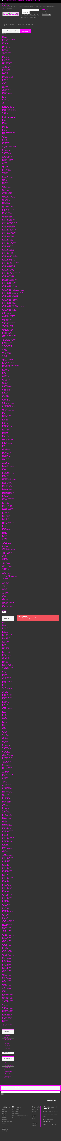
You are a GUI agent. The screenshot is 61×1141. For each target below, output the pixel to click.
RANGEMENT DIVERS (7, 160)
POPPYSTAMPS (6, 529)
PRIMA (4, 532)
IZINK (3, 459)
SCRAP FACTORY (6, 543)
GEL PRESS (5, 446)
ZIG (3, 605)
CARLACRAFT (5, 382)
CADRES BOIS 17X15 (7, 316)
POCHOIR (4, 92)
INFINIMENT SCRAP (7, 456)
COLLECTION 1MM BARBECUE (10, 300)
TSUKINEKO (5, 585)
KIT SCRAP (5, 176)
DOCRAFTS (5, 423)
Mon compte (16, 1107)
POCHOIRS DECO (6, 332)
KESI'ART (4, 468)
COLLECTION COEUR (7, 263)
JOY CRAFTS (5, 462)
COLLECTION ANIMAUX (8, 220)
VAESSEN (4, 589)
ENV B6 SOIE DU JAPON (8, 205)
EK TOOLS (5, 432)
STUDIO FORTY (6, 564)
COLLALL (4, 393)
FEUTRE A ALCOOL (7, 170)
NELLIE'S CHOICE (6, 509)
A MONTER (5, 86)
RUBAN (4, 96)
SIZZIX (4, 555)
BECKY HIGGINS (6, 366)
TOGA (3, 579)
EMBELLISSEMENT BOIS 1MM (9, 110)
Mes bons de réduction (18, 1117)
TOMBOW (4, 581)
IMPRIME (4, 37)
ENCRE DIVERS (6, 70)
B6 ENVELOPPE (6, 202)
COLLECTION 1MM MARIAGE (9, 308)
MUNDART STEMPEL (7, 506)
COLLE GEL (5, 138)
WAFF (3, 595)
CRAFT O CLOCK (6, 405)
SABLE (4, 125)
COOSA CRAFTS (6, 401)
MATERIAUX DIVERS (7, 178)
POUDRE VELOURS (7, 106)
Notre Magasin (8, 1071)
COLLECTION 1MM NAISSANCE (10, 296)
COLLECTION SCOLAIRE (8, 238)
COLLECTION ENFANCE (8, 225)
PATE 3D (4, 126)
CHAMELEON (5, 385)
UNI (3, 36)
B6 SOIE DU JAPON (7, 196)
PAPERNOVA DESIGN (7, 521)
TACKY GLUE (5, 569)
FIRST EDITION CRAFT (8, 439)
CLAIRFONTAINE (6, 389)
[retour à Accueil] (3, 612)
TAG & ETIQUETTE (7, 100)
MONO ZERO (5, 503)
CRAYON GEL (5, 166)
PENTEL (4, 528)
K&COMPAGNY (6, 463)
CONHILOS (5, 399)
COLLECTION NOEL (7, 235)
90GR (3, 183)
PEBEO (4, 526)
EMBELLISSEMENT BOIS (8, 109)
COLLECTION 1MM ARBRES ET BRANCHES (13, 290)
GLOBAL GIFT (5, 448)
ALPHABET (5, 113)
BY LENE (4, 373)
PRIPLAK (4, 40)
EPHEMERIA (5, 433)
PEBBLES (4, 525)
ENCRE (4, 65)
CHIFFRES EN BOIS (7, 213)
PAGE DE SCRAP (6, 515)
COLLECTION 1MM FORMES (9, 283)
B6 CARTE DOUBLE (7, 193)
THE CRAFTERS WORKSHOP (9, 576)
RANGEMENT (5, 152)
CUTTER (4, 149)
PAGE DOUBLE (6, 47)
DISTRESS (5, 419)
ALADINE (4, 348)
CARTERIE (5, 180)
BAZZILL (4, 363)
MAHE (3, 488)
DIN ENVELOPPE (6, 203)
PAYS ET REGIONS (7, 216)
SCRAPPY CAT (6, 551)
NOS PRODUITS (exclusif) (8, 209)
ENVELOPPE (5, 199)
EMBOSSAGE (5, 57)
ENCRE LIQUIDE (6, 69)
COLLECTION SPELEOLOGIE (9, 242)
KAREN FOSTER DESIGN (8, 466)
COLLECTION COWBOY (8, 276)
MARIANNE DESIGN (7, 489)
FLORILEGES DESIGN (7, 443)
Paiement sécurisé (9, 1073)
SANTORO (4, 538)
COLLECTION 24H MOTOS (8, 259)
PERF (3, 60)
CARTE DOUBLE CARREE (8, 198)
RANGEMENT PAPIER (7, 159)
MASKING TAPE (6, 112)
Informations (8, 1058)
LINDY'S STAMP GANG (8, 483)
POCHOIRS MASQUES (7, 333)
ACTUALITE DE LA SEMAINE (9, 340)
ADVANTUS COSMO (7, 346)
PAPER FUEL (5, 516)
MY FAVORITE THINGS (8, 508)
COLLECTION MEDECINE (8, 266)
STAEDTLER (5, 559)
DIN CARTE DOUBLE (7, 195)
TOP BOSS (5, 584)
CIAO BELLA (5, 388)
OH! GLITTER (5, 512)
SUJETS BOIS (5, 210)
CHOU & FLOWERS (7, 386)
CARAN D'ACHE (6, 379)
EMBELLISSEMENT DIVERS (9, 117)
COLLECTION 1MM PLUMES (9, 289)
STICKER (4, 103)
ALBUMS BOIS (6, 320)
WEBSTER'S (5, 599)
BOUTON (4, 120)
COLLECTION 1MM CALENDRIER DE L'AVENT (13, 306)
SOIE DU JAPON (6, 188)
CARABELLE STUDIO (7, 378)
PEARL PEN (5, 523)
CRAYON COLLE (6, 140)
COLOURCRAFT (6, 396)
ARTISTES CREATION (7, 359)
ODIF (3, 511)
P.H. (3, 513)
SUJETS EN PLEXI (7, 312)
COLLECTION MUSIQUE (8, 233)
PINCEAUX (5, 172)
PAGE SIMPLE (5, 46)
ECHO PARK (5, 431)
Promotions (35, 1109)
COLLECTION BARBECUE (8, 265)
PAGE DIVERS (5, 50)
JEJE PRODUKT (6, 461)
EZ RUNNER (5, 435)
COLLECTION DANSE (7, 223)
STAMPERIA (5, 561)
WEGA (4, 601)
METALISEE (5, 189)
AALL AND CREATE (7, 345)
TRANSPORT (5, 158)
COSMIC (4, 402)
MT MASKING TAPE (7, 505)
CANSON (4, 375)
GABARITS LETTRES (7, 329)
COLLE (4, 136)
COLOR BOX (5, 395)
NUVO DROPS (5, 127)
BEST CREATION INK (7, 368)
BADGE (4, 99)
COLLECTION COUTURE (8, 275)
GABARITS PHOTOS (7, 328)
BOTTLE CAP (5, 371)
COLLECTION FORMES (8, 228)
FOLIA (3, 445)
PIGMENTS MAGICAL (7, 77)
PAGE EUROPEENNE (7, 45)
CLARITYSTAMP (6, 391)
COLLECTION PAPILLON (8, 249)
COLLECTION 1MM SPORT (8, 309)
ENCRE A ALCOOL (6, 75)
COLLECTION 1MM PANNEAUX (9, 303)
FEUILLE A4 (5, 182)
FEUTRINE (5, 115)
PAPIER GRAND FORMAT (8, 39)
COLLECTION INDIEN (7, 230)
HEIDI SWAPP (5, 453)
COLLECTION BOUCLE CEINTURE (10, 262)
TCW (3, 572)
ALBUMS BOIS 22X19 (7, 325)
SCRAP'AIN (5, 545)
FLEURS (4, 95)
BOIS (3, 83)
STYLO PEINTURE (6, 165)
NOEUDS (4, 123)
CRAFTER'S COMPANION (8, 406)
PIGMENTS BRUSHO (7, 76)
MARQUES (6, 1031)
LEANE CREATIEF (6, 478)
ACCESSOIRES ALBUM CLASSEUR (11, 155)
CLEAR (4, 85)
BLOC (3, 42)
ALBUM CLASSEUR (7, 153)
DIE (3, 56)
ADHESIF (4, 173)
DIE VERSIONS (6, 418)
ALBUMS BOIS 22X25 (7, 326)
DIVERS (4, 135)
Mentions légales (9, 1065)
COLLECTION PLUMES (8, 258)
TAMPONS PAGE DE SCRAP (9, 339)
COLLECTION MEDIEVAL (8, 270)
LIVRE (3, 179)
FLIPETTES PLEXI (6, 313)
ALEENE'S (4, 349)
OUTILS (4, 143)
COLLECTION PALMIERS (8, 236)
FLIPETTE (4, 129)
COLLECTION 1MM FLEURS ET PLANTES (12, 292)
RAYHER (4, 535)
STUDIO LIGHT (6, 565)
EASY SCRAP (5, 429)
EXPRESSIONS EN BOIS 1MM (9, 279)
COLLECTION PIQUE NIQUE (9, 255)
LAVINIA (4, 476)
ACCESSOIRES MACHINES (9, 146)
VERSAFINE (5, 592)
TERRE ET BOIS (6, 575)
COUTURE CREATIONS (8, 403)
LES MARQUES (6, 343)
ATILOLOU (4, 361)
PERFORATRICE (6, 59)
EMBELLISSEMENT (7, 93)
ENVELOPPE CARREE (7, 206)
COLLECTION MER (7, 268)
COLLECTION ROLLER (7, 239)
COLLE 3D (4, 139)
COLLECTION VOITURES (8, 243)
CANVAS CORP (6, 376)
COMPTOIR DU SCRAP (8, 398)
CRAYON (4, 162)
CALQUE (4, 186)
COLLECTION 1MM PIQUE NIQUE (10, 299)
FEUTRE (4, 163)
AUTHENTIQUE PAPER (8, 362)
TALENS (4, 571)
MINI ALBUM (5, 49)
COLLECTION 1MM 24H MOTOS (10, 295)
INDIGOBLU (5, 455)
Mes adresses (15, 1113)
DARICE (4, 412)
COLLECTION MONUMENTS (9, 232)
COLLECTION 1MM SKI (8, 285)
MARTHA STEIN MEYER (8, 492)
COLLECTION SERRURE (8, 273)
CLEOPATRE (5, 392)
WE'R (3, 598)
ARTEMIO (4, 356)
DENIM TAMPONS (6, 415)
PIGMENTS (5, 72)
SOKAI (4, 556)
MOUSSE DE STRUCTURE (8, 132)
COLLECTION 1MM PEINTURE (9, 288)
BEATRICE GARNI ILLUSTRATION (10, 365)
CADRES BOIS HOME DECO (9, 315)
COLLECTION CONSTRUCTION (9, 222)
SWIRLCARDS (5, 568)
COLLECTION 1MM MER (8, 302)
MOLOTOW (5, 502)
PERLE (4, 119)
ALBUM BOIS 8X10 (7, 156)
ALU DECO (5, 351)
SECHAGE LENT (6, 67)
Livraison (7, 1062)
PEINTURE (5, 73)
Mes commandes (16, 1109)
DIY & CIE (4, 422)
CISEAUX (4, 148)
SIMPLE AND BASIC (7, 552)
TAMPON (4, 82)
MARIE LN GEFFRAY (7, 491)
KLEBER (4, 469)
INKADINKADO (6, 458)
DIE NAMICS (5, 416)
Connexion (4, 3)
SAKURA (4, 536)
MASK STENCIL (6, 495)
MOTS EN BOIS (6, 212)
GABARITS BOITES (7, 330)
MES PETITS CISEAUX (8, 498)
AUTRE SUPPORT (6, 52)
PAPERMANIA (5, 519)
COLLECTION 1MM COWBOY (9, 310)
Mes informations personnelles (20, 1115)
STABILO (4, 558)
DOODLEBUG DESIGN (7, 426)
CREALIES (5, 409)
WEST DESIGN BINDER (8, 602)
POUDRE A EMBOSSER (8, 107)
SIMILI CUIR (5, 53)
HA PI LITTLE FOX (6, 452)
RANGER (4, 533)
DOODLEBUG (5, 425)
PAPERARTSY (5, 518)
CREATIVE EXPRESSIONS (8, 411)
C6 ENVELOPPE (6, 200)
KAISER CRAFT (6, 465)
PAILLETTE (5, 105)
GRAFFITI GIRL (6, 449)
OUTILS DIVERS (6, 150)
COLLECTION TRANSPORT (9, 245)
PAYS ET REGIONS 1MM (8, 280)
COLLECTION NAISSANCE (8, 260)
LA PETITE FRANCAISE (8, 473)
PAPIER (4, 35)
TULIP (3, 586)
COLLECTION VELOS (7, 240)
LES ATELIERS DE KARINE (9, 479)
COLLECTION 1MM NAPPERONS (10, 293)
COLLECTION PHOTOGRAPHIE (10, 256)
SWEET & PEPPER (7, 566)
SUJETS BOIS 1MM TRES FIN (9, 278)
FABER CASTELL (6, 436)
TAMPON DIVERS (6, 89)
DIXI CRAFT (5, 421)
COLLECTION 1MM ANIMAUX (9, 282)
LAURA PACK (5, 475)
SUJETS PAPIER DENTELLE (9, 335)
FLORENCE (5, 442)
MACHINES (5, 145)
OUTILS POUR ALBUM (7, 338)
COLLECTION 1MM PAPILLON (9, 286)
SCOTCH (4, 542)
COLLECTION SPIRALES (8, 269)
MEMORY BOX (6, 496)
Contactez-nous (5, 5)
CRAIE (4, 168)
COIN (3, 102)
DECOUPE (4, 55)
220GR (4, 185)
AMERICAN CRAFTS (7, 353)
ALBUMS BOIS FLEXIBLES (8, 323)
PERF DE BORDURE (7, 62)
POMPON (4, 130)
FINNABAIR (5, 438)
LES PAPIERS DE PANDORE (9, 481)
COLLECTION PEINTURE (8, 253)
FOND (3, 87)
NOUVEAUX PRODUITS (8, 342)
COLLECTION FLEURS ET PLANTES (11, 272)
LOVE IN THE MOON (7, 486)
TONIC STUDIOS (6, 582)
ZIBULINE (4, 604)
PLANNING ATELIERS (7, 606)
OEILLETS (4, 116)
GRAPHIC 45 (5, 451)
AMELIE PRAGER (6, 352)
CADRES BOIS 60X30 (7, 319)
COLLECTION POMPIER (8, 250)
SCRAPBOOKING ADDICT (8, 549)
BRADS (4, 97)
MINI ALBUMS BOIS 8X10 (8, 322)
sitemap (34, 1125)
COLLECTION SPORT (7, 252)
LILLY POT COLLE (6, 482)
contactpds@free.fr (53, 1124)
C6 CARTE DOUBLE (7, 192)
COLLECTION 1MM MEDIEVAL (9, 305)
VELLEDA (4, 591)
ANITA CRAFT (5, 355)
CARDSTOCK (5, 381)
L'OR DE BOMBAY (6, 472)
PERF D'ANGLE (6, 63)
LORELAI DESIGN (6, 485)
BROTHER (4, 372)
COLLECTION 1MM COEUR (8, 298)
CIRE (3, 133)
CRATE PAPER (6, 408)
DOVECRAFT (5, 428)
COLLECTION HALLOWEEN (9, 229)
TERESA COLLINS (6, 574)
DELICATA (4, 413)
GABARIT (4, 90)
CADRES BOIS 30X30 (7, 318)
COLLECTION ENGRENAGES (9, 219)
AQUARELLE (5, 79)
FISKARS (4, 441)
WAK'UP (4, 596)
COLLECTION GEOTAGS (8, 218)
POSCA (4, 531)
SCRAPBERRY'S (6, 546)
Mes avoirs (15, 1111)
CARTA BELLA (5, 383)
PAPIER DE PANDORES (8, 522)
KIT (3, 208)
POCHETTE (5, 43)
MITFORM (4, 499)
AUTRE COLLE (6, 142)
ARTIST (4, 358)
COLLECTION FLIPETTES (8, 226)
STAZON (4, 562)
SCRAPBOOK (5, 175)
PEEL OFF (4, 122)
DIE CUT (4, 336)
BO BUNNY (5, 369)
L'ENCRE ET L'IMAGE (7, 471)
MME (3, 501)
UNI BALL (4, 588)
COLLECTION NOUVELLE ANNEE (10, 248)
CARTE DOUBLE (6, 190)
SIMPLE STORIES (6, 553)
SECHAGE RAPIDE (7, 66)
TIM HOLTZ (5, 578)
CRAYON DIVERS (6, 169)
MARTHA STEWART (7, 493)
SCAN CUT (5, 539)
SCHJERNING (5, 541)
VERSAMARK (5, 594)
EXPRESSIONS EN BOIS (8, 215)
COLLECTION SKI (6, 246)
